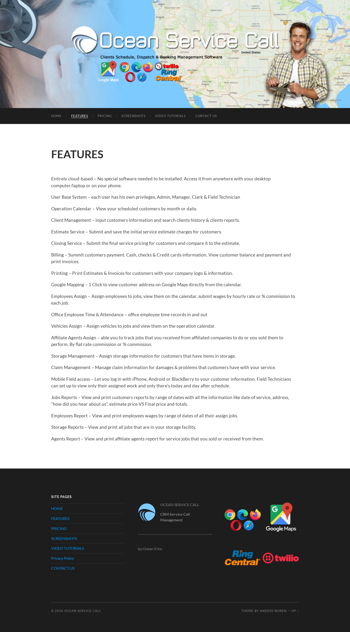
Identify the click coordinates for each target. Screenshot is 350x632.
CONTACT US (206, 116)
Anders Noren (273, 611)
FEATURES (79, 116)
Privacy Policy (62, 558)
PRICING (105, 116)
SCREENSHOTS (133, 116)
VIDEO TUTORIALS (170, 116)
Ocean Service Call (82, 611)
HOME (56, 116)
